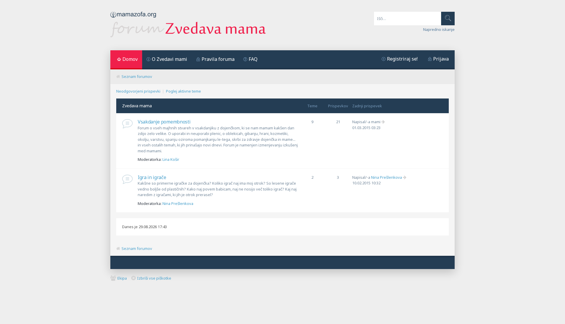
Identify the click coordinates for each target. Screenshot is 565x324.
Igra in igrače (152, 177)
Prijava (441, 59)
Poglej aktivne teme (183, 91)
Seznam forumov (137, 76)
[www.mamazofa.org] (133, 19)
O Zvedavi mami (169, 59)
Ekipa (122, 278)
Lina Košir (170, 159)
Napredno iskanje (439, 29)
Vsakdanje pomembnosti (164, 121)
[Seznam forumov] (188, 36)
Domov (130, 59)
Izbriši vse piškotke (154, 278)
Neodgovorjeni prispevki (138, 91)
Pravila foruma (218, 59)
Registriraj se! (402, 59)
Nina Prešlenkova (177, 203)
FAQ (253, 59)
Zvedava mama (137, 105)
